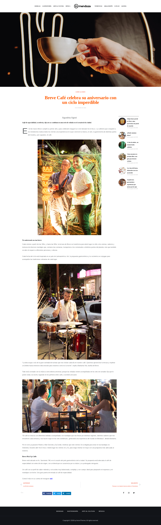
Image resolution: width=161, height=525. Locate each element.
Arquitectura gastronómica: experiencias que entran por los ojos (132, 183)
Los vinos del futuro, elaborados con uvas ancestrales (132, 170)
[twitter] (134, 493)
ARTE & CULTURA (58, 6)
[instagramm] (129, 493)
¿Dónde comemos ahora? (131, 134)
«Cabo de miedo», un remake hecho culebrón (132, 145)
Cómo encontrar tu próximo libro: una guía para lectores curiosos (132, 157)
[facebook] (123, 493)
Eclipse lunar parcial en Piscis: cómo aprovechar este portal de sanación (133, 122)
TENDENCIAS (98, 6)
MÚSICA (68, 6)
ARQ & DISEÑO (108, 6)
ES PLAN (117, 6)
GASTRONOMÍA (46, 6)
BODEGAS (37, 6)
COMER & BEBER (80, 92)
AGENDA (123, 6)
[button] (47, 493)
